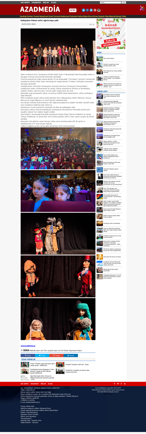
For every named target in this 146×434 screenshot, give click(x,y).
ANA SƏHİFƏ (25, 3)
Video (124, 16)
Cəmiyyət (56, 16)
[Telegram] (83, 11)
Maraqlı (119, 16)
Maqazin (101, 16)
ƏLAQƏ (53, 3)
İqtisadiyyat (43, 16)
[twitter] (118, 384)
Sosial (50, 16)
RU (74, 10)
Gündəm (30, 16)
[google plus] (121, 384)
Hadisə (80, 16)
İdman (95, 16)
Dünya (90, 16)
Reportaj (112, 16)
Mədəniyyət (65, 16)
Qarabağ (23, 16)
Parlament (73, 16)
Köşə (107, 16)
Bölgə (85, 16)
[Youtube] (95, 11)
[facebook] (114, 384)
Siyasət (36, 16)
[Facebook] (87, 11)
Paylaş (28, 355)
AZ (71, 10)
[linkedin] (124, 384)
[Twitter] (91, 11)
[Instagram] (99, 11)
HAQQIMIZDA (36, 3)
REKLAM (46, 3)
